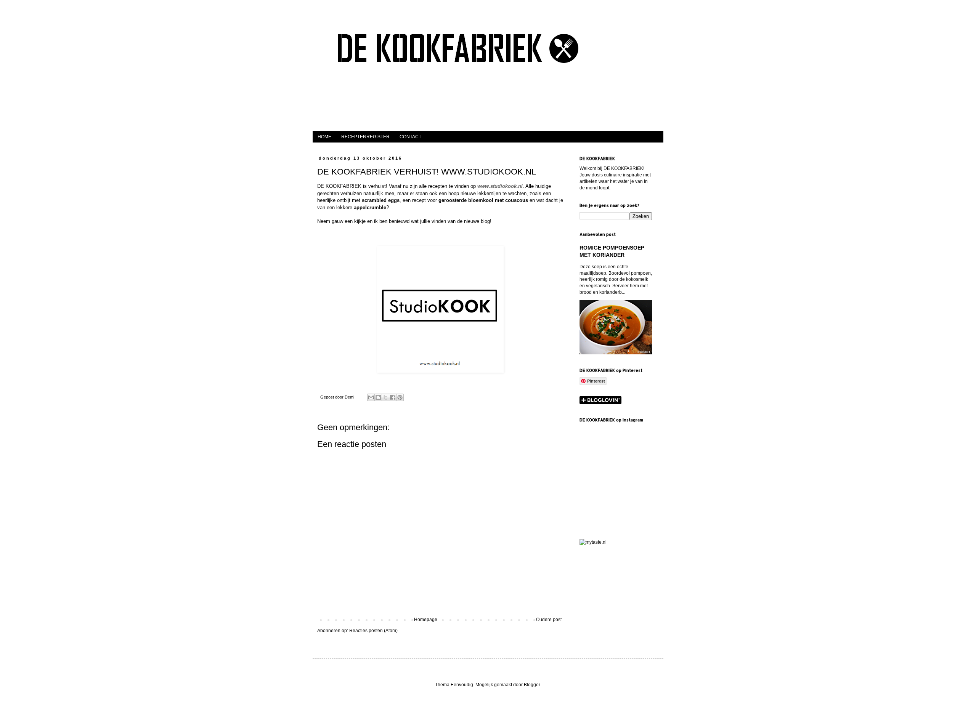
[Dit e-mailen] (371, 397)
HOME (324, 136)
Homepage (425, 619)
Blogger (532, 684)
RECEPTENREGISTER (365, 136)
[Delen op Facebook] (392, 397)
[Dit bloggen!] (378, 397)
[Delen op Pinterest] (400, 397)
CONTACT (410, 136)
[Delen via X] (385, 397)
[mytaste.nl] (593, 542)
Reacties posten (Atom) (373, 630)
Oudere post (549, 619)
